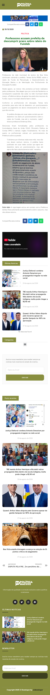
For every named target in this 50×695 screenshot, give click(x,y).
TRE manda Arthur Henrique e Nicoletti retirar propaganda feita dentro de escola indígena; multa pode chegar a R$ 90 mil (35, 296)
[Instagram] (28, 602)
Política (25, 34)
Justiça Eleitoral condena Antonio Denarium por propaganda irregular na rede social (35, 274)
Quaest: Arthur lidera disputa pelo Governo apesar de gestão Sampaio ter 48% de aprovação (35, 317)
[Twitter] (21, 602)
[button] (3, 5)
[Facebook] (15, 602)
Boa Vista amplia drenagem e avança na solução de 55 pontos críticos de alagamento (25, 550)
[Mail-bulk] (34, 602)
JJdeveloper (38, 690)
